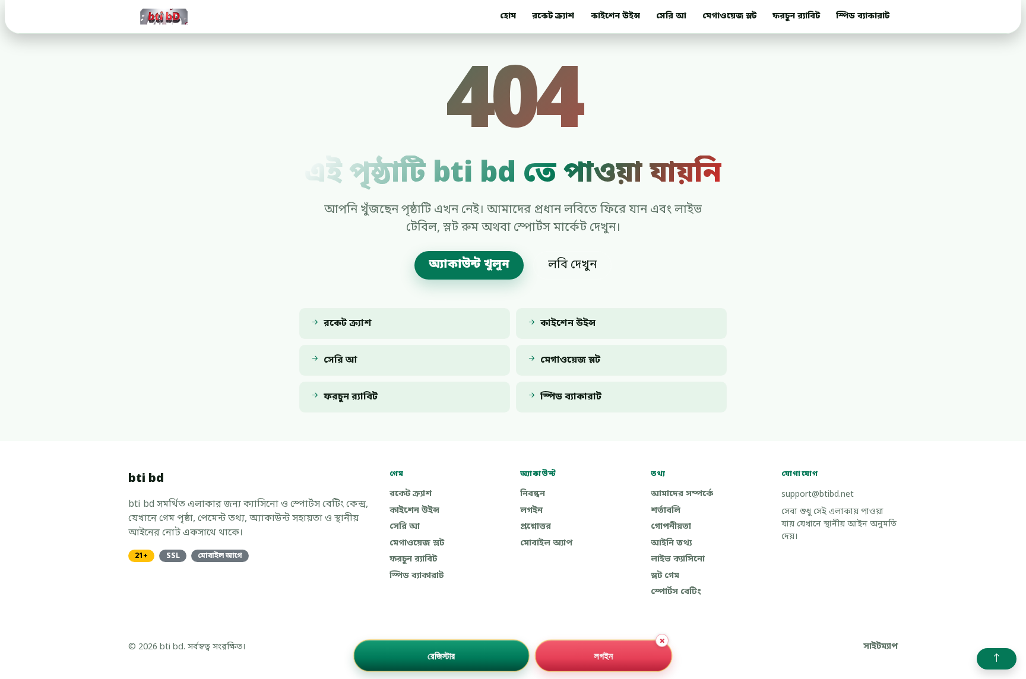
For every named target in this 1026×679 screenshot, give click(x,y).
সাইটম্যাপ (880, 646)
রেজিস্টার (441, 655)
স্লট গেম (665, 576)
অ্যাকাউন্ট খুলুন (469, 264)
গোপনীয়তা (671, 526)
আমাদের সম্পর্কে (682, 494)
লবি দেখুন (572, 265)
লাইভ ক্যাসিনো (678, 559)
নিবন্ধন (532, 494)
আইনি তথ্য (671, 543)
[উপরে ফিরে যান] (996, 659)
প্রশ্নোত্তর (535, 526)
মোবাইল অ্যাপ (546, 543)
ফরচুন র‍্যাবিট (796, 16)
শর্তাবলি (665, 510)
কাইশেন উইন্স (615, 16)
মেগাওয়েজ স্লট (729, 16)
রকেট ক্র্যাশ (553, 16)
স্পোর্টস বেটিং (676, 592)
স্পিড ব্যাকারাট (862, 16)
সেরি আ (671, 16)
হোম (508, 16)
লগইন (531, 510)
